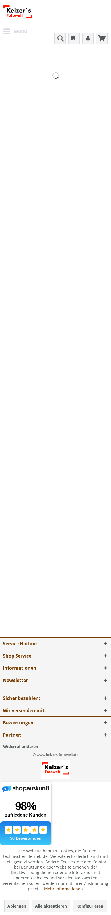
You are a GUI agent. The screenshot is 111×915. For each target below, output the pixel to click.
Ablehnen (16, 906)
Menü (20, 31)
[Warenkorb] (102, 38)
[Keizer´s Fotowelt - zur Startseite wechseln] (18, 13)
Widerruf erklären (20, 746)
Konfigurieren (89, 906)
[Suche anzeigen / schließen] (60, 38)
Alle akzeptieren (51, 906)
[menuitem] (15, 31)
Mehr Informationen (63, 888)
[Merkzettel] (74, 38)
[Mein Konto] (88, 38)
